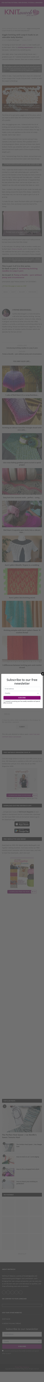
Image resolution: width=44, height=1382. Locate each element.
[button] (38, 693)
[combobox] (22, 693)
